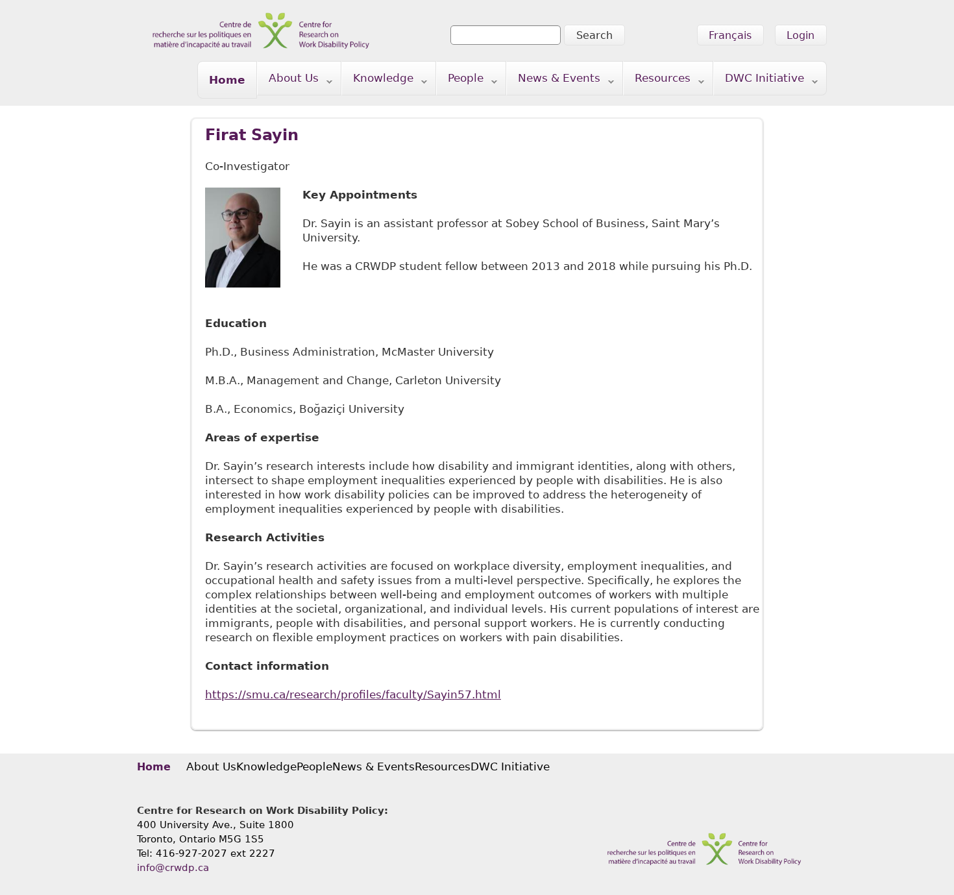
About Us (288, 80)
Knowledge (377, 80)
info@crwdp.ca (173, 868)
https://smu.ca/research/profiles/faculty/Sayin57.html (353, 694)
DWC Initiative (759, 80)
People (460, 80)
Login (800, 35)
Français (730, 35)
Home (227, 79)
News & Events (553, 80)
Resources (657, 80)
